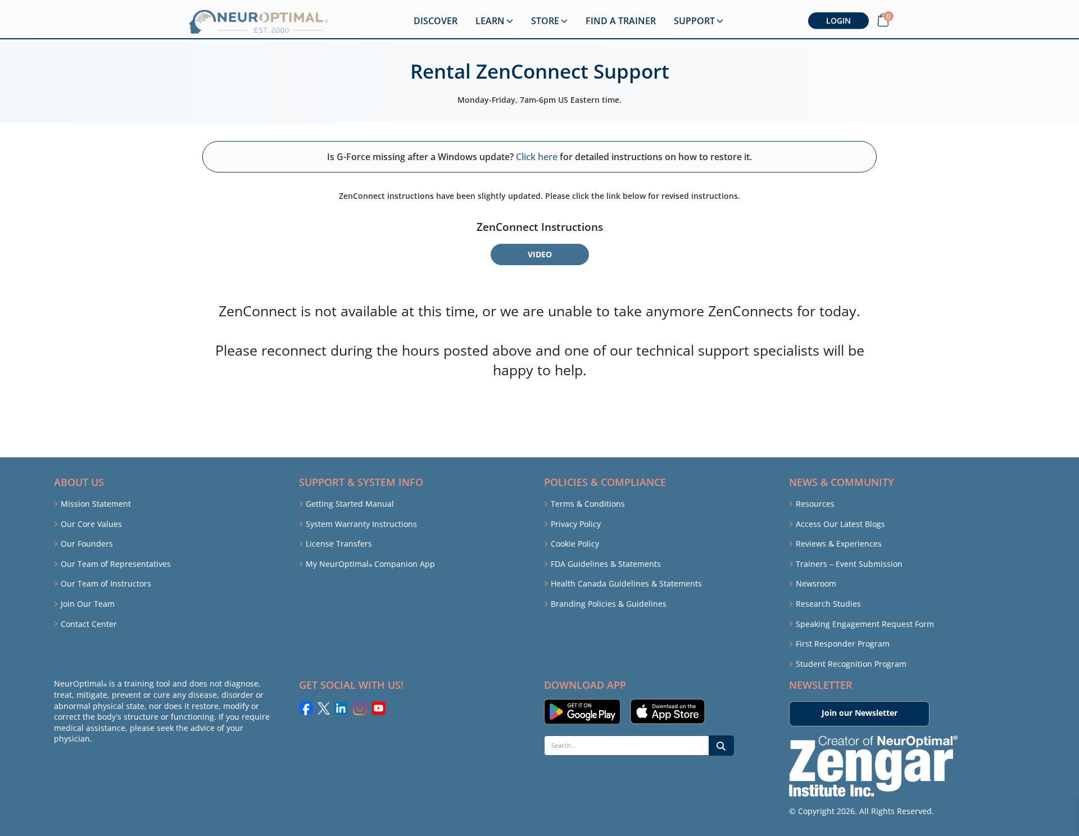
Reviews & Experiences (839, 543)
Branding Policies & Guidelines (609, 603)
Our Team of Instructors (106, 583)
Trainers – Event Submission (849, 563)
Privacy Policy (576, 524)
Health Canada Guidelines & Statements (626, 583)
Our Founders (87, 543)
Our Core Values (91, 524)
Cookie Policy (575, 543)
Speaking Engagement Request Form (865, 624)
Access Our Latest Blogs (840, 524)
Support (694, 21)
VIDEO (540, 254)
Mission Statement (96, 503)
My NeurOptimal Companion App (370, 563)
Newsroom (816, 583)
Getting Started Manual (350, 503)
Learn (490, 21)
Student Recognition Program (851, 663)
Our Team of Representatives (116, 563)
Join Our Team (88, 603)
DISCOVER (435, 21)
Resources (815, 503)
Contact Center (89, 624)
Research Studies (828, 603)
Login (838, 20)
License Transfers (339, 543)
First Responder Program (843, 643)
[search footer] (721, 745)
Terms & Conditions (588, 503)
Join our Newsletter (859, 712)
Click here (536, 157)
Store (545, 21)
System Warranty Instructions (361, 524)
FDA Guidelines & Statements (606, 563)
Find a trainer (621, 21)
